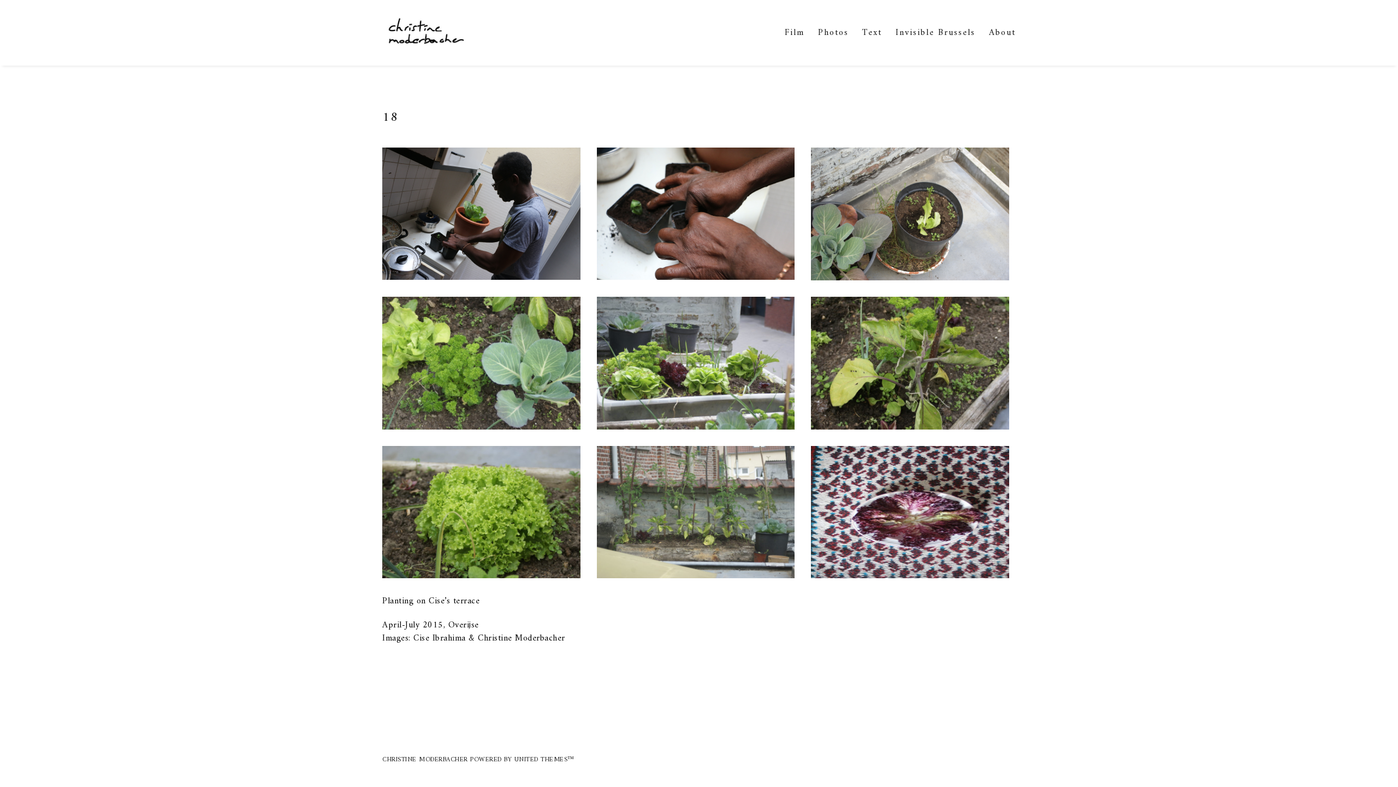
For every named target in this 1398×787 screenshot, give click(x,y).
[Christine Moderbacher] (425, 32)
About (1002, 32)
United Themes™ (544, 760)
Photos (833, 32)
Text (872, 32)
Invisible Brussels (935, 32)
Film (794, 32)
